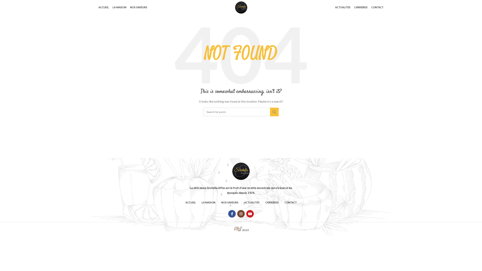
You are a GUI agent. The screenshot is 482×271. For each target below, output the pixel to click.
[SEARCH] (274, 112)
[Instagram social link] (241, 214)
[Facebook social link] (232, 214)
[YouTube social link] (250, 214)
